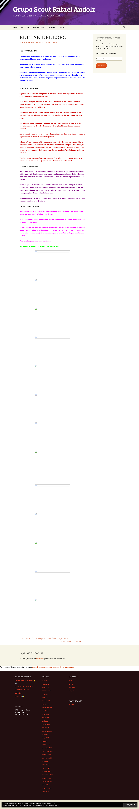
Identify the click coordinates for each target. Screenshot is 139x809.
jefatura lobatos (52, 42)
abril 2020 (45, 721)
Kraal (70, 681)
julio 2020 (45, 711)
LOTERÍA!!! (18, 693)
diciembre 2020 (47, 708)
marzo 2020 (46, 724)
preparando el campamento (24, 686)
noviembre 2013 (47, 781)
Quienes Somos (38, 27)
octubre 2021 (46, 691)
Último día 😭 (19, 696)
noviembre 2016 (47, 775)
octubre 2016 (46, 778)
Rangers (71, 691)
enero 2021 (45, 704)
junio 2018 (45, 765)
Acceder (72, 704)
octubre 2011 (46, 788)
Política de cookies (54, 805)
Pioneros (72, 687)
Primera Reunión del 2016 (73, 641)
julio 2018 (45, 761)
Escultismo (25, 27)
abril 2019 (45, 741)
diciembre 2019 (47, 731)
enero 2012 (45, 785)
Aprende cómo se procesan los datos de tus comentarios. (53, 667)
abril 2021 (45, 697)
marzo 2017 (46, 768)
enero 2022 (45, 687)
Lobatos (40, 42)
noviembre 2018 (47, 751)
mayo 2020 (45, 718)
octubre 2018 (46, 755)
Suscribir (101, 66)
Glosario (62, 27)
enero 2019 (45, 744)
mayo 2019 (45, 738)
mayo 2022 (45, 684)
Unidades (52, 27)
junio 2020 (45, 714)
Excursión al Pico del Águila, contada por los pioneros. (44, 638)
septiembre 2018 (47, 758)
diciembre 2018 (47, 748)
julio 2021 (45, 694)
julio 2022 (45, 681)
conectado (40, 658)
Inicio (15, 27)
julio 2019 (45, 734)
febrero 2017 (46, 771)
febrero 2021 (46, 701)
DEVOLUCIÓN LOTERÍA (22, 690)
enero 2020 (45, 728)
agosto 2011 (46, 792)
